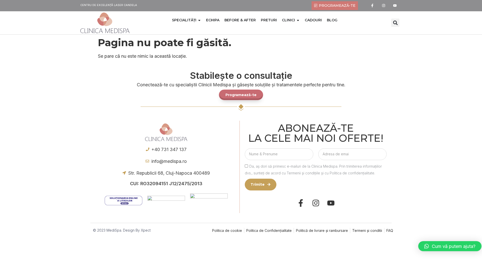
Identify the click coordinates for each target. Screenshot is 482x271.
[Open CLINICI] (298, 20)
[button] (395, 23)
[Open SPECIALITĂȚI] (199, 20)
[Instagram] (383, 5)
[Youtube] (395, 5)
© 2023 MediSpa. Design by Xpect (122, 230)
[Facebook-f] (372, 5)
